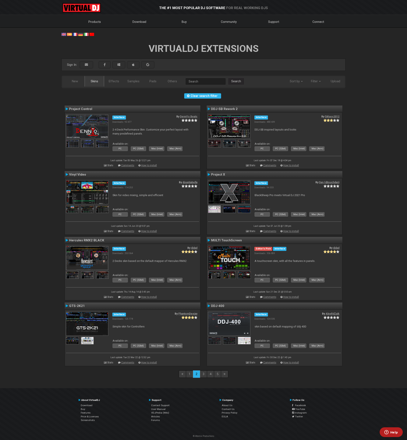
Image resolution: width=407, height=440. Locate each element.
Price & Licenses (90, 416)
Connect (318, 21)
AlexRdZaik (332, 313)
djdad (194, 247)
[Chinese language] (91, 34)
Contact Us (228, 409)
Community (229, 21)
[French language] (75, 34)
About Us (227, 405)
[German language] (80, 34)
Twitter (298, 416)
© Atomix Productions (203, 436)
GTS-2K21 (77, 306)
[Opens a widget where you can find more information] (391, 432)
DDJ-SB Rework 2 (224, 109)
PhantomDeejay (187, 313)
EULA (225, 416)
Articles (155, 416)
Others (172, 81)
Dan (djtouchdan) (329, 182)
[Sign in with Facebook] (105, 65)
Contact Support (160, 405)
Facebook (299, 405)
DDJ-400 (217, 306)
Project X (218, 174)
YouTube (300, 409)
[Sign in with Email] (86, 65)
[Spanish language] (69, 34)
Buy (184, 21)
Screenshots (88, 420)
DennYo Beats (188, 116)
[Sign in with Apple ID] (133, 65)
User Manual (158, 409)
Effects (114, 81)
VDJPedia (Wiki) (160, 412)
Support (273, 21)
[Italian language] (86, 34)
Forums (155, 420)
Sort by (295, 81)
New (75, 81)
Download (139, 21)
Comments (127, 165)
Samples (133, 81)
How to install (149, 165)
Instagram (300, 412)
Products (94, 21)
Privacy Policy (229, 412)
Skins (94, 81)
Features (86, 412)
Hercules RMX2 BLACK (86, 240)
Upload (335, 81)
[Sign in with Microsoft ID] (118, 65)
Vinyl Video (77, 174)
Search (236, 81)
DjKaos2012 (332, 116)
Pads (152, 81)
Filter (315, 81)
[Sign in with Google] (147, 65)
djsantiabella (190, 182)
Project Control (80, 109)
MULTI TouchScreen (226, 240)
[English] (63, 34)
